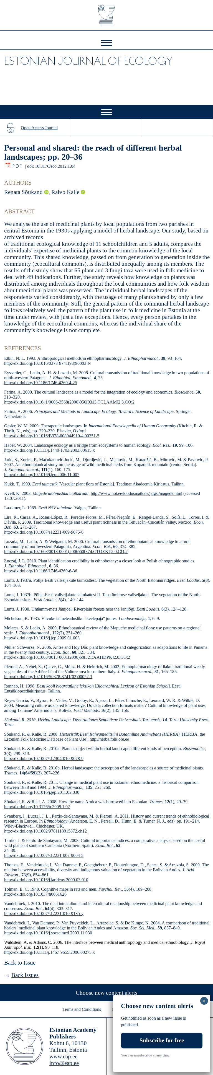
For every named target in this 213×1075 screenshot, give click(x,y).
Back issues (25, 975)
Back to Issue (20, 962)
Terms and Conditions (81, 1009)
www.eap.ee (63, 1056)
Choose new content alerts (106, 992)
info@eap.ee (64, 1063)
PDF (17, 164)
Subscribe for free (162, 1040)
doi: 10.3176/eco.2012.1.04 (51, 166)
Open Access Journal (39, 127)
